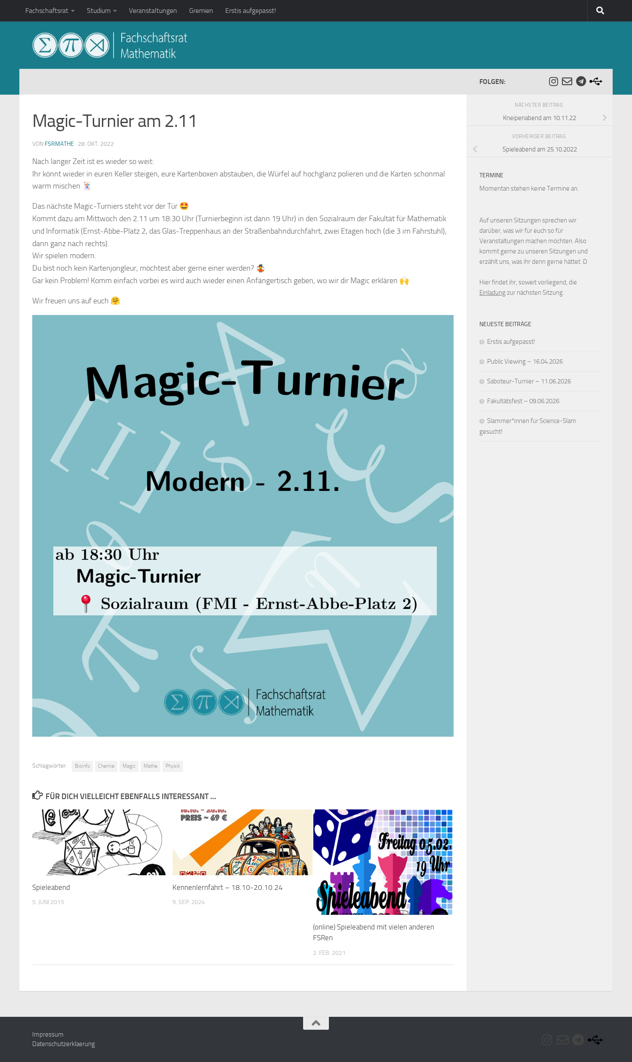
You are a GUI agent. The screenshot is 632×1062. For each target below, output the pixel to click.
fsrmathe (59, 144)
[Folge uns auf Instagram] (553, 81)
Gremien (201, 10)
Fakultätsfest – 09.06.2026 (523, 401)
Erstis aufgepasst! (250, 10)
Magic (129, 766)
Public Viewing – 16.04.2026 (525, 361)
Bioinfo (82, 766)
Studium (98, 10)
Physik (173, 766)
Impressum (48, 1034)
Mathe (150, 766)
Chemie (106, 766)
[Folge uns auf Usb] (594, 81)
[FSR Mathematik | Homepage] (109, 45)
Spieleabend (51, 887)
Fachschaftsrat (46, 10)
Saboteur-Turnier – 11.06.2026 (529, 381)
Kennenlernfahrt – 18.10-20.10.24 (227, 887)
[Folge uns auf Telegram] (581, 81)
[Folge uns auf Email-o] (567, 81)
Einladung (492, 292)
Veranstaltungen (153, 10)
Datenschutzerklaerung (63, 1044)
